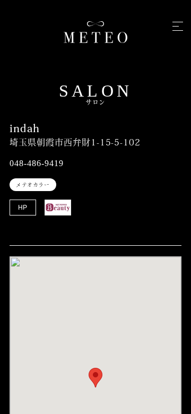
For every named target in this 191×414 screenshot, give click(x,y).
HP (23, 207)
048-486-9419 (37, 163)
